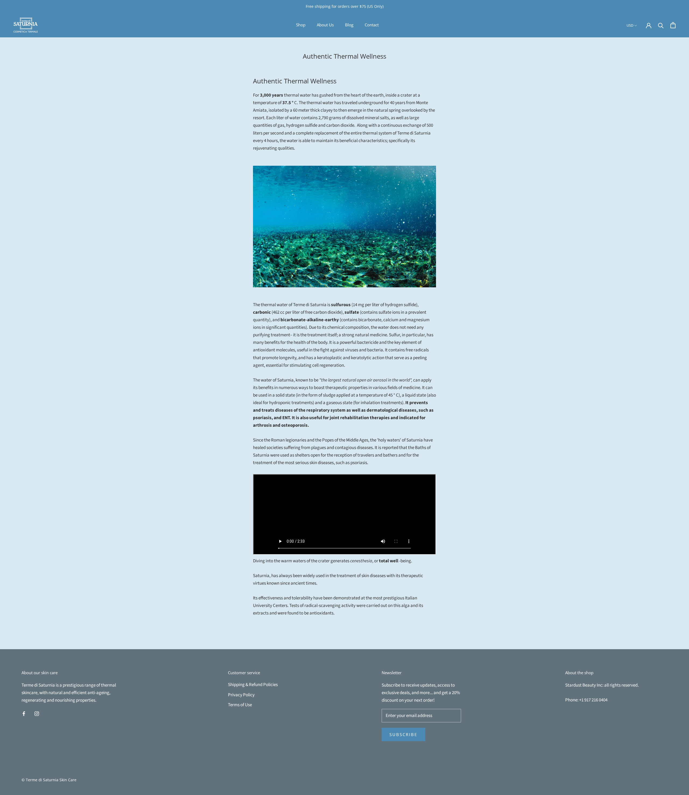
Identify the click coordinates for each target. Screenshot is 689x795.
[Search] (661, 25)
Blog (349, 24)
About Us (325, 24)
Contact (372, 24)
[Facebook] (24, 713)
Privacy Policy (241, 695)
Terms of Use (240, 705)
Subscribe (403, 734)
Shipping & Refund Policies (253, 684)
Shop (300, 24)
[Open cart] (673, 25)
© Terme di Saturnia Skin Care (49, 779)
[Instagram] (36, 713)
